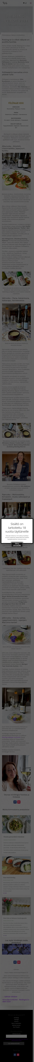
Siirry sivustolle (17, 544)
